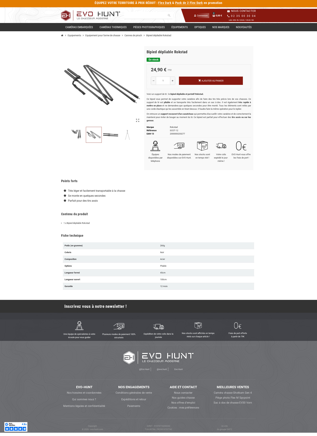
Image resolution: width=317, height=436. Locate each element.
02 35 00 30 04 (243, 16)
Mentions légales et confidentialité (84, 406)
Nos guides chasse (183, 397)
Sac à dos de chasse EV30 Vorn (233, 402)
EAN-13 (150, 133)
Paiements (133, 406)
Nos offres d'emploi (183, 402)
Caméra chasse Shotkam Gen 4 (233, 392)
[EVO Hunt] (90, 15)
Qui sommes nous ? (84, 399)
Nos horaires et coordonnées (84, 392)
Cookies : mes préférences (183, 407)
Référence (152, 130)
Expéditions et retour (133, 399)
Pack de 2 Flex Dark (189, 3)
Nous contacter (183, 392)
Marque (150, 127)
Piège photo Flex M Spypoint (232, 397)
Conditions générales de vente (134, 392)
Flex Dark (164, 3)
